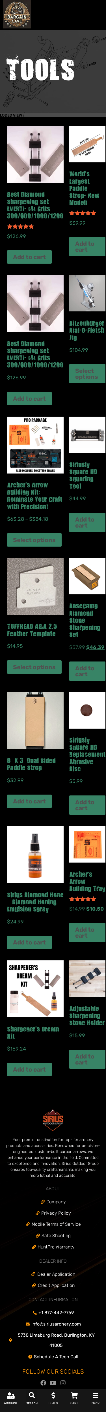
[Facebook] (43, 1383)
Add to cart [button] (29, 257)
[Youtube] (53, 1383)
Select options (86, 373)
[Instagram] (63, 1383)
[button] (31, 1395)
